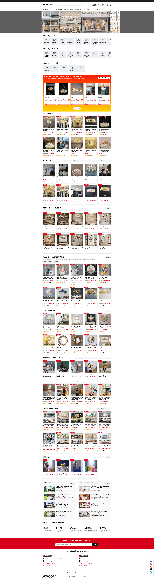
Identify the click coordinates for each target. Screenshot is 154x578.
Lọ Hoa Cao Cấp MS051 (90, 473)
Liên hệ (102, 9)
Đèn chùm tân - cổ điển (78, 160)
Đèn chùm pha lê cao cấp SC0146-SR (62, 130)
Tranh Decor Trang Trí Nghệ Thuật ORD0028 (62, 278)
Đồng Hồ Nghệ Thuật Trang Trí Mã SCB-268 (77, 226)
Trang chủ (60, 9)
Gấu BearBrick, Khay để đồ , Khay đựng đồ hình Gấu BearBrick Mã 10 (77, 398)
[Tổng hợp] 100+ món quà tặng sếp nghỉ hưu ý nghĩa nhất (100, 487)
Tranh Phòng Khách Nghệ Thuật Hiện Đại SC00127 (104, 446)
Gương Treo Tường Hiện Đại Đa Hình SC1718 (63, 327)
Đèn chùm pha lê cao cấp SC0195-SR (90, 130)
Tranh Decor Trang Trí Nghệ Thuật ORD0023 (76, 278)
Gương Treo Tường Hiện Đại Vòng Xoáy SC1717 (91, 327)
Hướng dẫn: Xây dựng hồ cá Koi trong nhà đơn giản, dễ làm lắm (64, 495)
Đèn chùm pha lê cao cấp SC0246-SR (48, 130)
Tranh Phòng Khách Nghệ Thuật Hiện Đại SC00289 (62, 425)
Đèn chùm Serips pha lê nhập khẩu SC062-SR (104, 151)
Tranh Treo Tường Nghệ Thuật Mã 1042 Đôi (104, 301)
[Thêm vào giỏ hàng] (55, 100)
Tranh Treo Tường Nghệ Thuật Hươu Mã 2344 (48, 301)
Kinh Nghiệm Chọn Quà (88, 9)
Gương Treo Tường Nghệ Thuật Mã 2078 (48, 327)
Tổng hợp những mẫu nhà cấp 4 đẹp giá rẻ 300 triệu (64, 487)
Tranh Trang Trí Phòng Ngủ (89, 259)
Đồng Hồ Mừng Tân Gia (74, 210)
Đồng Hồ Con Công (85, 210)
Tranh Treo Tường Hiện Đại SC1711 (104, 348)
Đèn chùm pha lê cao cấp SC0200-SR (104, 130)
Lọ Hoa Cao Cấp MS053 (62, 473)
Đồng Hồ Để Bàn (64, 210)
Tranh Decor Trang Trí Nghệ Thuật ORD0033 (48, 278)
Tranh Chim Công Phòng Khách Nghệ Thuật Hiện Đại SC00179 (49, 446)
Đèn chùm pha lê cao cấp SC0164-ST (62, 177)
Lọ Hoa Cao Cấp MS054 (48, 473)
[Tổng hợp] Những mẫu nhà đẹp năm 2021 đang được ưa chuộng (64, 504)
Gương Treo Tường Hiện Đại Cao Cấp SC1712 (91, 348)
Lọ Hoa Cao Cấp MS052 (76, 473)
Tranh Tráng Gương (48, 261)
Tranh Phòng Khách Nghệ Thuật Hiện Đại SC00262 (90, 425)
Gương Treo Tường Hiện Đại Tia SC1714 (63, 348)
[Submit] (82, 5)
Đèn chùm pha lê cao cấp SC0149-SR (48, 151)
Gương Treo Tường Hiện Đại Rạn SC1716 (105, 327)
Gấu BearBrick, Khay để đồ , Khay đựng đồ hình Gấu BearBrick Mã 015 (90, 398)
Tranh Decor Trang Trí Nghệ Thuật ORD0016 (103, 278)
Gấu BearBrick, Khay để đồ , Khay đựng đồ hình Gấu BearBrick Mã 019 (49, 398)
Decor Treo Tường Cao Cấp (82, 358)
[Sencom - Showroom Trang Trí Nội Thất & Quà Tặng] (49, 5)
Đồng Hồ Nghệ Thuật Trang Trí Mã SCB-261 (104, 248)
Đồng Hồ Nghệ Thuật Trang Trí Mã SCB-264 (63, 248)
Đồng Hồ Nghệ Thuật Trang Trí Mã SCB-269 (63, 226)
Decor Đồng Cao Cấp (94, 358)
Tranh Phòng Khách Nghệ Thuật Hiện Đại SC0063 (76, 446)
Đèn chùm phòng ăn (100, 160)
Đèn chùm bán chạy (68, 160)
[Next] (110, 93)
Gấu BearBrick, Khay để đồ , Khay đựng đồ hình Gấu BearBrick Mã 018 (104, 375)
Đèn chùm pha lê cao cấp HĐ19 (76, 198)
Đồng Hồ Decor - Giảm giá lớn (79, 78)
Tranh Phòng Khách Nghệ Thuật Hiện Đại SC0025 (76, 425)
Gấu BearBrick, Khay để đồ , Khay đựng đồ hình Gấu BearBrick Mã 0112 (49, 375)
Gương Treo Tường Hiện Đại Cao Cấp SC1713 (77, 348)
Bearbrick (102, 358)
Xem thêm (108, 114)
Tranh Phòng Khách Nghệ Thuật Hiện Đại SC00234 (48, 425)
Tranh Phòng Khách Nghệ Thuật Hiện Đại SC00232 (104, 425)
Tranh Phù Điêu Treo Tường (61, 259)
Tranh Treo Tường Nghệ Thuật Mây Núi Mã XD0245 (76, 301)
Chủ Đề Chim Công (100, 408)
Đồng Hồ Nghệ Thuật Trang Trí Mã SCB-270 (49, 226)
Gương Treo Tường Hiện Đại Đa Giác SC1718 (77, 327)
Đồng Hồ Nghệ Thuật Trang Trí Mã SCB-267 (91, 226)
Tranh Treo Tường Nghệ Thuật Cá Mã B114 (62, 301)
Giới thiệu (66, 9)
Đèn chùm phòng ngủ (89, 160)
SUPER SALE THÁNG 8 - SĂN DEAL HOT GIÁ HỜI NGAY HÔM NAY (62, 76)
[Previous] (44, 93)
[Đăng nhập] (107, 5)
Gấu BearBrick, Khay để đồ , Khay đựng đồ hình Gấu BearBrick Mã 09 (63, 398)
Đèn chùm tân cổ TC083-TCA (76, 130)
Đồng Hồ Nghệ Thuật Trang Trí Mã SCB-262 (91, 248)
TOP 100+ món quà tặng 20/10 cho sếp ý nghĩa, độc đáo (99, 512)
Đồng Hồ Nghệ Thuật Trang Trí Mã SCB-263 (77, 248)
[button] (110, 5)
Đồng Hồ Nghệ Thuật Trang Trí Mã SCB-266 (104, 226)
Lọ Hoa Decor (101, 457)
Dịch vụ (97, 9)
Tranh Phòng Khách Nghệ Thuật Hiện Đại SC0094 (90, 446)
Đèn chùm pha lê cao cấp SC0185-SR (62, 151)
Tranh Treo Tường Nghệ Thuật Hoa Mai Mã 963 (90, 301)
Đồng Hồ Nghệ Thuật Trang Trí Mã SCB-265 (49, 248)
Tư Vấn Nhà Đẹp (78, 9)
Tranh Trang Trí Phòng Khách (74, 259)
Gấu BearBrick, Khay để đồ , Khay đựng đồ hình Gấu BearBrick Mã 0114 (63, 375)
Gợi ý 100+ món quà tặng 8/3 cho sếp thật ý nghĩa (99, 504)
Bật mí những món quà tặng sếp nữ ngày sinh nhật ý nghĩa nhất (100, 495)
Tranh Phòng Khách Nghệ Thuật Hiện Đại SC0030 (62, 446)
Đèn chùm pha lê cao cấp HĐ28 (90, 151)
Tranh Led (56, 261)
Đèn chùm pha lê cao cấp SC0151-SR (90, 198)
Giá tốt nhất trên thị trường (50, 78)
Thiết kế (71, 9)
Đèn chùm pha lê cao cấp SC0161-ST (48, 177)
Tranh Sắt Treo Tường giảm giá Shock (64, 78)
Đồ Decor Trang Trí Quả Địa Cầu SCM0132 (91, 374)
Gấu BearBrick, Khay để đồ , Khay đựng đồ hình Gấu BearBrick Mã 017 (104, 398)
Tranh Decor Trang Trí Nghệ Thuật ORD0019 (89, 278)
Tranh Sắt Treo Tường (48, 259)
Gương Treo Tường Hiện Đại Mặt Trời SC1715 (49, 348)
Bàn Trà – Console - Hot (49, 80)
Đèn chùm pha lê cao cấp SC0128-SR (76, 151)
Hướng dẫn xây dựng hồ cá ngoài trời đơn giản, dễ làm (64, 512)
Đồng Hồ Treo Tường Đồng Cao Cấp (51, 210)
